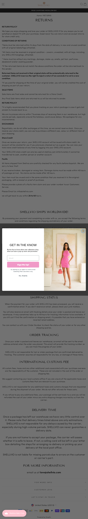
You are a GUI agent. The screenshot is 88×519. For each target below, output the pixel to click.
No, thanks (23, 275)
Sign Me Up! (23, 264)
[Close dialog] (83, 231)
